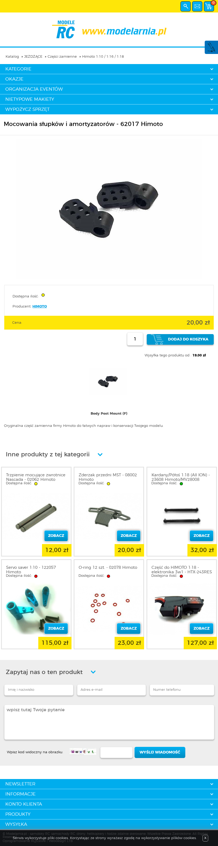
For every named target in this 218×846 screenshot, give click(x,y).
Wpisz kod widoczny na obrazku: (35, 752)
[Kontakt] (197, 6)
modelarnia (109, 29)
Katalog (12, 56)
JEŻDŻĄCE (33, 56)
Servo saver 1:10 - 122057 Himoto (31, 570)
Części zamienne (62, 56)
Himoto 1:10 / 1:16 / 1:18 (103, 56)
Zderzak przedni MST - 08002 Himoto (108, 477)
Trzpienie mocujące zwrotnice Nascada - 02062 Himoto (35, 477)
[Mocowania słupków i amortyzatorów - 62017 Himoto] (109, 278)
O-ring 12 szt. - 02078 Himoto (108, 568)
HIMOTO (39, 306)
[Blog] (211, 51)
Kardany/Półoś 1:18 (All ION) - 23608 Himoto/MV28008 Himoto (181, 479)
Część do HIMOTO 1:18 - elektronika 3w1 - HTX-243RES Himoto (182, 572)
